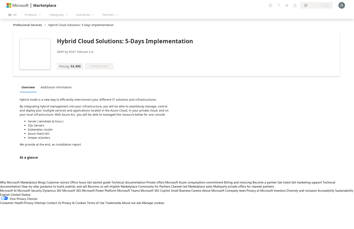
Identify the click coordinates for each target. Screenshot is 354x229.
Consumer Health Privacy (17, 203)
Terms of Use (95, 203)
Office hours (78, 182)
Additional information (56, 87)
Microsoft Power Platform (99, 190)
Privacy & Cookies (74, 203)
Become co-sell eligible (104, 186)
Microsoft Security (29, 190)
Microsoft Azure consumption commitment (194, 182)
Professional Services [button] (27, 25)
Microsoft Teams (128, 190)
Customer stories (58, 182)
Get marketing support (306, 182)
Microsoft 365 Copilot (155, 190)
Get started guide (99, 182)
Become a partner (265, 182)
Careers (196, 190)
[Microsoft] (18, 5)
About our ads (131, 203)
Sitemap (40, 203)
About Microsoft (213, 190)
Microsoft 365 (71, 190)
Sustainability (344, 190)
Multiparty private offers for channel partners (243, 186)
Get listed (284, 182)
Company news (235, 190)
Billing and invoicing (238, 182)
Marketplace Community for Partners (145, 186)
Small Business (181, 190)
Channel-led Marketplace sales (191, 186)
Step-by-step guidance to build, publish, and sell (54, 186)
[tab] (29, 87)
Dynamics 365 (52, 190)
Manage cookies (153, 203)
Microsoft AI (8, 190)
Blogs (42, 182)
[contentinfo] (45, 25)
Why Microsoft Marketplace (18, 182)
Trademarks (113, 203)
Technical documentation (128, 182)
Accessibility (326, 190)
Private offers (155, 182)
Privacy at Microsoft (259, 190)
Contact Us (54, 203)
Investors (280, 190)
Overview (28, 87)
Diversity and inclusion (302, 190)
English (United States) (15, 195)
